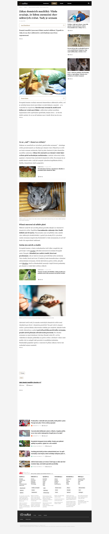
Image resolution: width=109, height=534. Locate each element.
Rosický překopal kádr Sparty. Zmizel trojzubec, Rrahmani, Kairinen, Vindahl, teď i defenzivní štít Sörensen (47, 499)
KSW (79, 484)
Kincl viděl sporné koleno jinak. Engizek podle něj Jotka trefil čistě (83, 497)
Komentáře (33, 480)
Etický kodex (28, 519)
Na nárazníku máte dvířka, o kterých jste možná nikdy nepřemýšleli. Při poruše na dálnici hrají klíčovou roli (24, 499)
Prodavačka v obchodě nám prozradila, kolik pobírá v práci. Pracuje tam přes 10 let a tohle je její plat (48, 422)
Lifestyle (68, 481)
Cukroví (56, 478)
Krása (67, 480)
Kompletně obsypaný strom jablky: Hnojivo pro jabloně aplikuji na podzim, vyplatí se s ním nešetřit (47, 442)
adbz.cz (20, 7)
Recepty (56, 482)
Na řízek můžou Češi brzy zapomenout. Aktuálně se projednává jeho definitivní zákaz (51, 169)
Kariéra (39, 515)
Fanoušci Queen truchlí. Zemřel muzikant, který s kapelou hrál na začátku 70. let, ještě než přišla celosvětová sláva (71, 504)
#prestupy (45, 490)
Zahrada (69, 3)
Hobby (54, 3)
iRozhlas (25, 263)
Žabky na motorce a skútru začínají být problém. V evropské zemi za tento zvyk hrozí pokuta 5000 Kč (24, 506)
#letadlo (68, 490)
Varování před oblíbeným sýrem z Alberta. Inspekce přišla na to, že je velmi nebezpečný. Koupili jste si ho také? (48, 432)
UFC (79, 482)
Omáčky (56, 480)
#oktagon (81, 492)
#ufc (80, 490)
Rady (20, 482)
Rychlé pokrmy (57, 484)
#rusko (33, 490)
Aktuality (21, 478)
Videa (79, 481)
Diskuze (30, 385)
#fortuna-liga (46, 492)
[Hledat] (88, 3)
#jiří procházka (82, 487)
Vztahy (67, 484)
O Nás (35, 515)
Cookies (21, 519)
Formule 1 (45, 480)
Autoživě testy (22, 480)
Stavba (61, 3)
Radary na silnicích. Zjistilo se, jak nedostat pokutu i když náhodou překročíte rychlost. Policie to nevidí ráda (36, 498)
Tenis (44, 485)
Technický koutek (23, 484)
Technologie (33, 484)
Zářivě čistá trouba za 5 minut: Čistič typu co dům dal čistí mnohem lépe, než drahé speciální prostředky (48, 463)
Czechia (32, 251)
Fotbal (44, 481)
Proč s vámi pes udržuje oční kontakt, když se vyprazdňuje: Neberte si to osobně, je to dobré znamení (78, 74)
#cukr (56, 492)
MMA (44, 484)
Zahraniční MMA (81, 478)
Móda (67, 482)
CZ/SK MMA (80, 480)
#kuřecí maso (58, 487)
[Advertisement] (42, 50)
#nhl (44, 488)
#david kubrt (22, 488)
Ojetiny (20, 481)
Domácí (32, 478)
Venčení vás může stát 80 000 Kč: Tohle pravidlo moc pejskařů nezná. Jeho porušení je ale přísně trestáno (51, 272)
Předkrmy (56, 481)
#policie (21, 492)
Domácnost (46, 3)
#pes (21, 377)
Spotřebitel (33, 482)
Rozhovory (33, 481)
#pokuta (21, 490)
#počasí (68, 492)
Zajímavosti (21, 485)
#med (56, 490)
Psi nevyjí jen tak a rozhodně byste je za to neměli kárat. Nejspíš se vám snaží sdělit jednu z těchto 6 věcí (78, 50)
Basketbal (45, 478)
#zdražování (34, 492)
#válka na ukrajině (35, 487)
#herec (68, 487)
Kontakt (45, 515)
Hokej (44, 482)
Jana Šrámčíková (25, 25)
